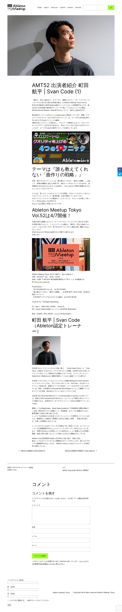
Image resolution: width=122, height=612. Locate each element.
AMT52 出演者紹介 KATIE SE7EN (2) (33, 451)
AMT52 (64, 470)
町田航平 (86, 470)
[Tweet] (120, 174)
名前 (33, 527)
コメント (36, 505)
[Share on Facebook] (120, 169)
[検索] (111, 7)
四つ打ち (79, 470)
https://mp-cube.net (41, 282)
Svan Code (72, 470)
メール (34, 536)
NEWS (31, 467)
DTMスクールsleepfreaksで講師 (58, 115)
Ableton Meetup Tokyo (61, 592)
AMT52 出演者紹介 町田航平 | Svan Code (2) (80, 451)
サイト (34, 545)
